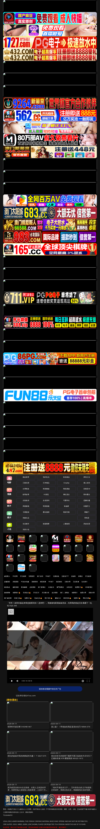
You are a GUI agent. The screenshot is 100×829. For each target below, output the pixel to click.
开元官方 (36, 593)
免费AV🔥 (77, 598)
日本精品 (46, 483)
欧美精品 (66, 477)
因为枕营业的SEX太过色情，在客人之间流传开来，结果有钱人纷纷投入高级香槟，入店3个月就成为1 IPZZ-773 (28, 789)
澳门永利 (40, 576)
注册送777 (65, 576)
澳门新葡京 (41, 587)
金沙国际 (55, 593)
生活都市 (26, 524)
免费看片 (75, 593)
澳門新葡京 (60, 587)
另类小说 (26, 529)
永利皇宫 (70, 587)
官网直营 (32, 576)
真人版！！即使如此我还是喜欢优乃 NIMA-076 (70, 726)
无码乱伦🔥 (27, 593)
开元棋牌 (23, 576)
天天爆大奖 (45, 593)
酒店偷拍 (59, 582)
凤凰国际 (16, 582)
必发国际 (33, 587)
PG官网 (15, 576)
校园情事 (46, 524)
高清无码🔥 (67, 598)
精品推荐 (26, 477)
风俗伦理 (87, 524)
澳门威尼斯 (8, 598)
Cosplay (66, 483)
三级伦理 (26, 483)
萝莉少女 (87, 477)
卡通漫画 (26, 512)
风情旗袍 (26, 506)
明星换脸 (46, 506)
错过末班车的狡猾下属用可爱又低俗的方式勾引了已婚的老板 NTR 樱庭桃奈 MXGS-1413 (71, 757)
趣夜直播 (16, 587)
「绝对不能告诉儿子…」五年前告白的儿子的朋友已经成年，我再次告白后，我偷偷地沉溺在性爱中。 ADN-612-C (71, 789)
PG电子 (48, 576)
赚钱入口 (58, 598)
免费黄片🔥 (16, 593)
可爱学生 (66, 500)
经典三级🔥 (18, 598)
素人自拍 (87, 483)
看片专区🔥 (48, 598)
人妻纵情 (66, 524)
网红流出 (66, 494)
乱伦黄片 (85, 582)
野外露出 (87, 494)
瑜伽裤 (66, 506)
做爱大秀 (83, 593)
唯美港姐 (66, 489)
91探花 (46, 494)
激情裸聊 (7, 593)
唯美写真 (66, 512)
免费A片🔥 (28, 598)
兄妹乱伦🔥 (38, 598)
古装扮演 (26, 500)
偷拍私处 (7, 587)
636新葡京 (88, 587)
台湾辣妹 (26, 489)
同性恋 (86, 518)
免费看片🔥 (79, 587)
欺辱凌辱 (26, 494)
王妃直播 (76, 582)
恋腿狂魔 (87, 500)
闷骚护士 (87, 506)
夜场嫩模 (24, 587)
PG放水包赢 (25, 582)
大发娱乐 (51, 587)
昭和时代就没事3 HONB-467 (20, 726)
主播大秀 (68, 582)
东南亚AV (86, 489)
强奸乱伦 (46, 477)
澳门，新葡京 (64, 593)
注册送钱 (56, 576)
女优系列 (46, 500)
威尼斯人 (7, 576)
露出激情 (46, 512)
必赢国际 (7, 582)
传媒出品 (26, 518)
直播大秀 (92, 593)
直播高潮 (35, 582)
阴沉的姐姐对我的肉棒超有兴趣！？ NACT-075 (27, 756)
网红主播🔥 (87, 598)
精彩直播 (43, 582)
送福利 (73, 576)
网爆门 (86, 512)
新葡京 (80, 576)
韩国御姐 (46, 489)
